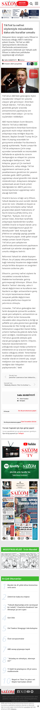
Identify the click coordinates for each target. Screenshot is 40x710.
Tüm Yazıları (23, 399)
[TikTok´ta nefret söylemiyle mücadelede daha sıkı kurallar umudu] (20, 80)
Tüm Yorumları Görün (28, 421)
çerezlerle (27, 707)
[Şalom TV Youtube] (20, 449)
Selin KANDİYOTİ (26, 395)
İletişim (22, 401)
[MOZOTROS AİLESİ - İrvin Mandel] (20, 561)
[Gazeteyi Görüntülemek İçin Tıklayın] (20, 510)
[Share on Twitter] (32, 63)
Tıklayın (21, 433)
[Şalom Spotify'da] (20, 470)
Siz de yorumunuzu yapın (27, 411)
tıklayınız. (14, 709)
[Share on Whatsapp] (35, 63)
